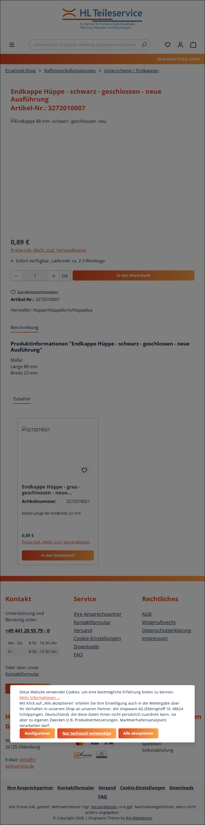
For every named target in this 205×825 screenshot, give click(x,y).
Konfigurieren (37, 733)
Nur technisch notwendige (86, 733)
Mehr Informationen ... (39, 697)
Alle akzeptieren (138, 733)
